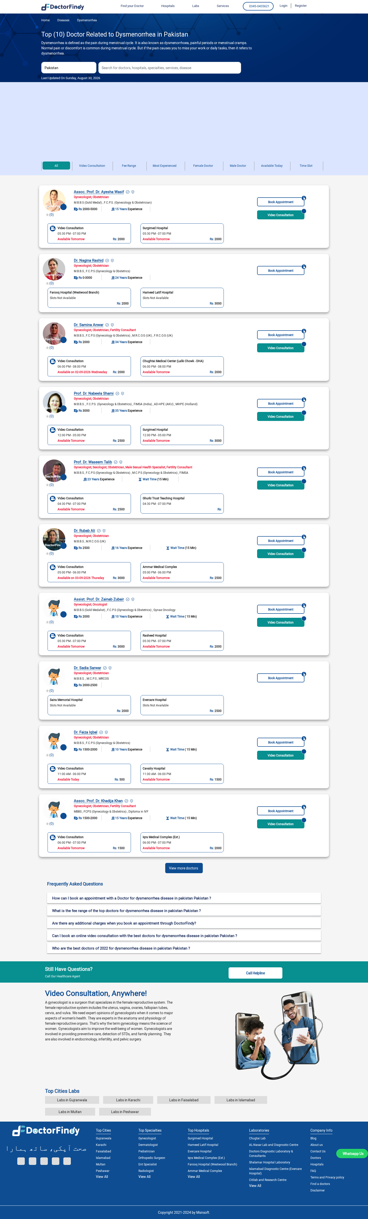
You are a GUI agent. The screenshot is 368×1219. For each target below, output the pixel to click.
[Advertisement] (184, 120)
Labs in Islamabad (241, 1100)
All (56, 166)
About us (316, 1145)
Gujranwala (103, 1138)
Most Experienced (164, 166)
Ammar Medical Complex (205, 1171)
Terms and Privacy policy (327, 1177)
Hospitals (316, 1164)
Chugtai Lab (257, 1138)
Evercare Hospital (200, 1151)
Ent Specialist (147, 1164)
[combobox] (68, 67)
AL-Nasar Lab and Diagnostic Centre (273, 1145)
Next (227, 233)
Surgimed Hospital (200, 1138)
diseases (63, 20)
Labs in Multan (70, 1111)
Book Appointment (280, 202)
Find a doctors (320, 1184)
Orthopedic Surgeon (151, 1158)
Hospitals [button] (168, 6)
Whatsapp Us (353, 1153)
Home (45, 20)
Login (283, 5)
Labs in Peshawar (125, 1111)
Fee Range (129, 166)
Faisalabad (103, 1151)
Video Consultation (92, 166)
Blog (313, 1138)
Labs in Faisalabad (184, 1100)
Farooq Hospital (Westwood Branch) (212, 1164)
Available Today (272, 166)
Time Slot (306, 166)
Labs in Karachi (128, 1100)
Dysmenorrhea (86, 20)
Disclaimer (317, 1190)
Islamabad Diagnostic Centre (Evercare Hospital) (275, 1171)
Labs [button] (195, 6)
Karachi (101, 1145)
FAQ (313, 1171)
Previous (44, 233)
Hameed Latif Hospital (203, 1145)
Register (301, 5)
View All (102, 1176)
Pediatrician (146, 1151)
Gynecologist (147, 1138)
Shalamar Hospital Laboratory (269, 1162)
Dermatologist (148, 1145)
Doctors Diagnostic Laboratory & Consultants (271, 1153)
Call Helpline (255, 973)
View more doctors (183, 868)
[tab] (184, 884)
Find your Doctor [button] (132, 6)
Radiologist (146, 1171)
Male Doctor (238, 166)
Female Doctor (203, 166)
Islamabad (103, 1158)
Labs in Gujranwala (72, 1100)
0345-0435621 (259, 6)
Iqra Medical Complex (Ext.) (206, 1158)
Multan (100, 1164)
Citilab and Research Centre (267, 1180)
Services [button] (223, 6)
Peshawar (102, 1171)
